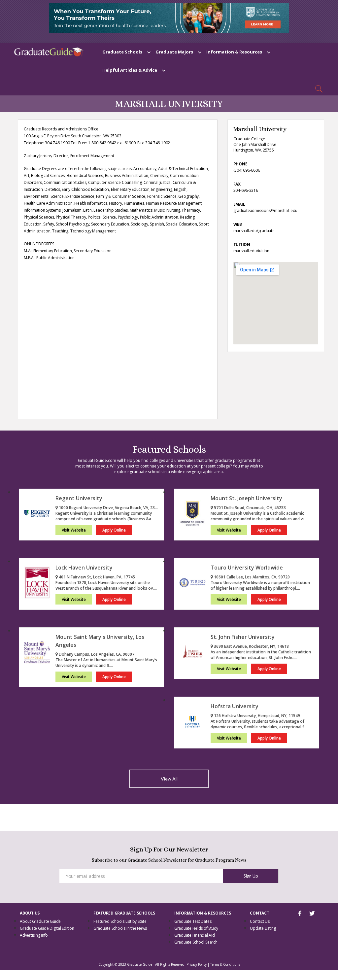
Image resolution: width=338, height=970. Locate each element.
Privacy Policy (196, 964)
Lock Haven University (84, 567)
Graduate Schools (122, 52)
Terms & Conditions (225, 964)
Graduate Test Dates (192, 921)
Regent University (78, 498)
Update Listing (263, 928)
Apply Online (114, 530)
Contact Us (260, 921)
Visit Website (74, 530)
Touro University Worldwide (247, 567)
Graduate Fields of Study (196, 928)
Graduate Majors (174, 52)
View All (169, 778)
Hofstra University (234, 706)
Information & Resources (234, 52)
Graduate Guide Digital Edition (47, 928)
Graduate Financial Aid (194, 935)
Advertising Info (34, 935)
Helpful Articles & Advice (129, 70)
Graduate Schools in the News (120, 928)
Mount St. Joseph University (246, 498)
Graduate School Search (196, 942)
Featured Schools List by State (120, 921)
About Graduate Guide (40, 921)
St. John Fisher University (243, 637)
